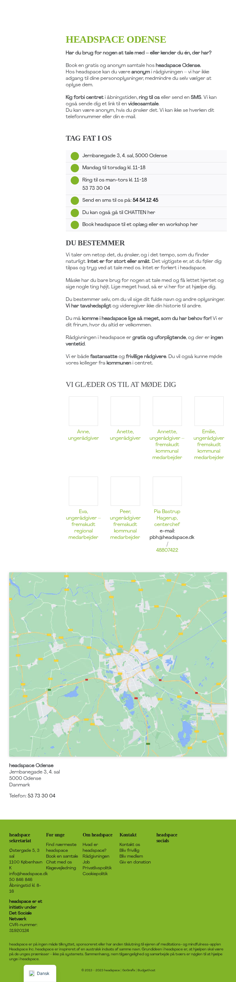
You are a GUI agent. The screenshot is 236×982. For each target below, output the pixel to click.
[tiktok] (188, 850)
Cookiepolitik (95, 874)
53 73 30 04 (96, 188)
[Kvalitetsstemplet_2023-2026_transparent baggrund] (210, 831)
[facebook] (158, 850)
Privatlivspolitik (97, 868)
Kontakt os (130, 845)
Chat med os (59, 862)
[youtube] (158, 861)
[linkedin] (168, 861)
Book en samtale (62, 856)
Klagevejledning (61, 868)
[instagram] (178, 850)
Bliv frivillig (129, 850)
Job (86, 862)
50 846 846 (21, 880)
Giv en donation (135, 862)
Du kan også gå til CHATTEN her (118, 212)
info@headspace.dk (28, 874)
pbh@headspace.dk (172, 537)
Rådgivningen (96, 856)
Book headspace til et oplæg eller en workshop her (140, 224)
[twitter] (168, 850)
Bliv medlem (131, 856)
